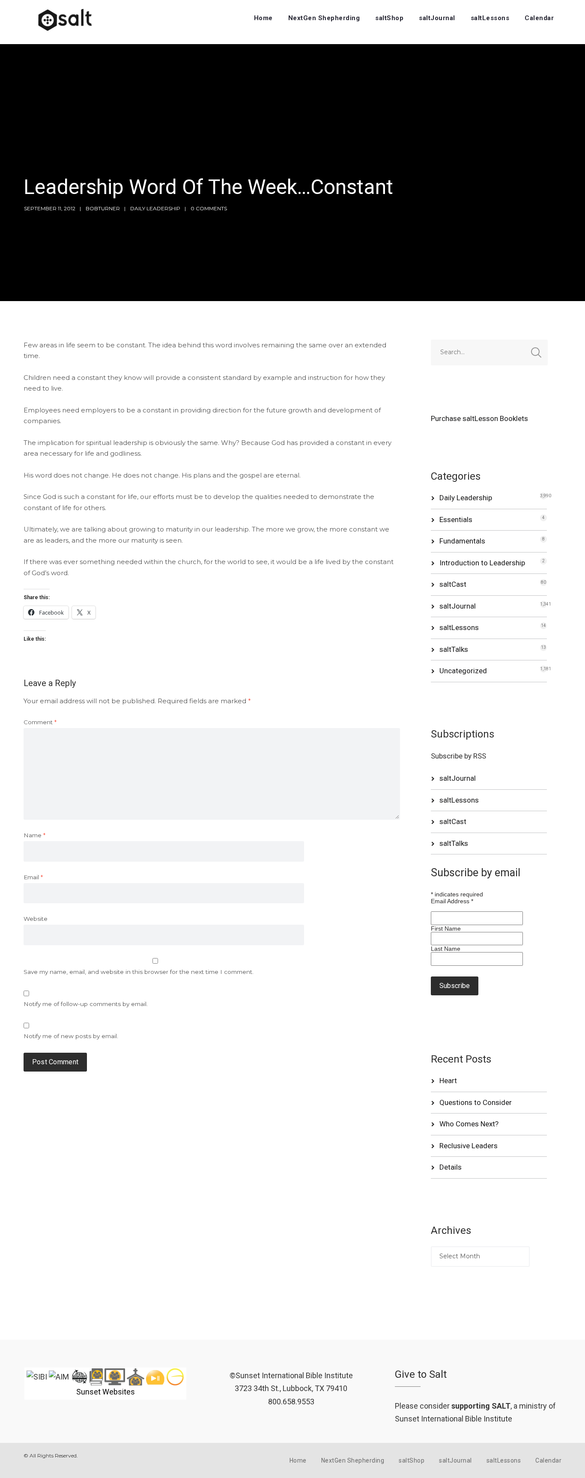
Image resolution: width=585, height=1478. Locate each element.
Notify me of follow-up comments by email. (86, 1003)
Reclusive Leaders (468, 1145)
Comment (40, 722)
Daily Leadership (155, 208)
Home (263, 18)
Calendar (539, 18)
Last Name (445, 948)
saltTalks (453, 649)
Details (450, 1167)
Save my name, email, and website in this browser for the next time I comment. (139, 971)
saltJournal (437, 18)
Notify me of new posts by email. (71, 1036)
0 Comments (209, 208)
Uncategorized (463, 670)
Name (34, 835)
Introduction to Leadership (482, 562)
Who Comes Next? (468, 1124)
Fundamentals (462, 541)
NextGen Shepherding (324, 18)
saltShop (389, 18)
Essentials (455, 519)
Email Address (452, 901)
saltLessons (490, 18)
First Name (446, 928)
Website (36, 918)
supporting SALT (480, 1405)
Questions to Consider (475, 1102)
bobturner (103, 208)
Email (33, 877)
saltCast (452, 584)
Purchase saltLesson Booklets (479, 418)
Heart (448, 1080)
